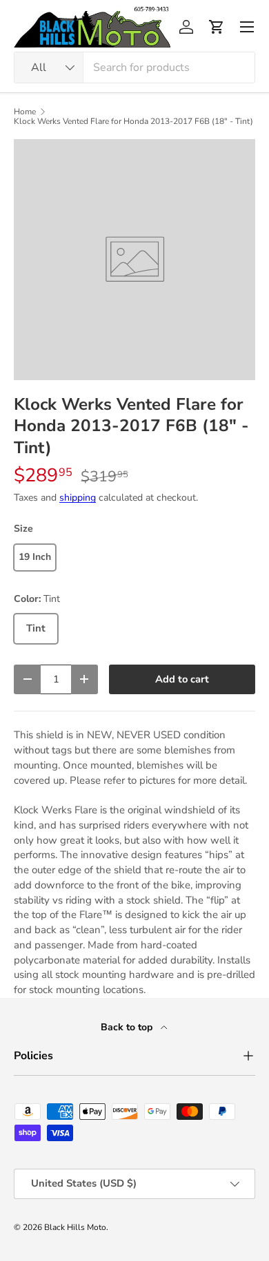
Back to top (128, 1027)
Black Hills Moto (75, 1227)
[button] (216, 27)
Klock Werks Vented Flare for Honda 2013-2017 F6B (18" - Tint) (133, 121)
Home (25, 111)
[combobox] (134, 67)
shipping (77, 497)
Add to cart (182, 679)
